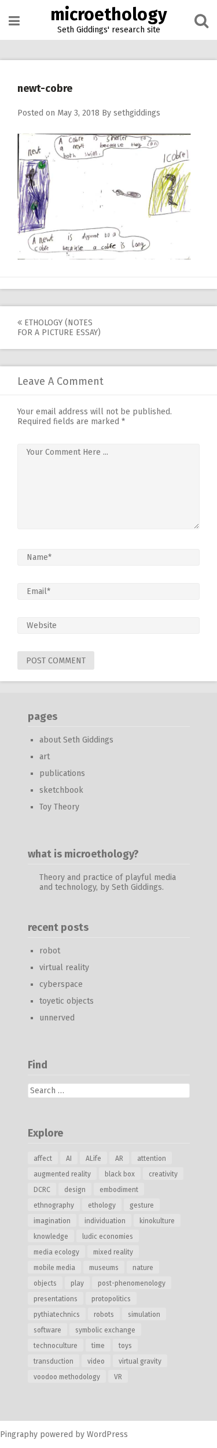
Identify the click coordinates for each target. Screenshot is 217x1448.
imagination (52, 1221)
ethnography (54, 1205)
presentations (56, 1299)
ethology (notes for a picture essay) (59, 327)
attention (151, 1158)
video (96, 1361)
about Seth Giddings (76, 740)
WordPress (107, 1434)
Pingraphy (19, 1434)
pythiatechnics (57, 1314)
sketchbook (61, 790)
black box (120, 1174)
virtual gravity (140, 1361)
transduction (53, 1361)
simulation (144, 1314)
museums (104, 1268)
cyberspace (61, 984)
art (44, 757)
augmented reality (62, 1174)
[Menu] (14, 21)
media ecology (56, 1252)
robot (49, 951)
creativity (163, 1174)
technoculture (56, 1346)
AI (69, 1158)
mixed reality (113, 1252)
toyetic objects (66, 1001)
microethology (108, 14)
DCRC (42, 1190)
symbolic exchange (105, 1330)
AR (119, 1158)
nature (143, 1268)
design (75, 1190)
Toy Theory (59, 807)
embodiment (119, 1190)
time (98, 1346)
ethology (102, 1205)
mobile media (54, 1268)
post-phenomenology (131, 1283)
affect (43, 1158)
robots (104, 1314)
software (47, 1330)
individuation (105, 1221)
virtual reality (64, 967)
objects (45, 1283)
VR (118, 1377)
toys (125, 1346)
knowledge (51, 1236)
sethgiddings (136, 113)
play (77, 1283)
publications (62, 773)
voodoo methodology (67, 1377)
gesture (142, 1205)
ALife (93, 1158)
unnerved (57, 1018)
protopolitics (111, 1299)
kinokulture (157, 1221)
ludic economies (107, 1236)
